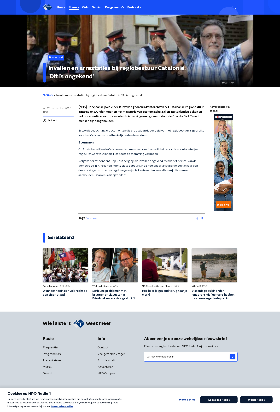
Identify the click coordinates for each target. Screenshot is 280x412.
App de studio (107, 360)
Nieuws (74, 7)
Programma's (114, 7)
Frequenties (51, 347)
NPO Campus (106, 373)
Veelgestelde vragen (111, 354)
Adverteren (105, 367)
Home (61, 7)
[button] (234, 7)
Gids (85, 7)
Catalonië (91, 218)
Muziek (47, 367)
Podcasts (134, 7)
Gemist (97, 7)
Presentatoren (52, 360)
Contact (103, 347)
